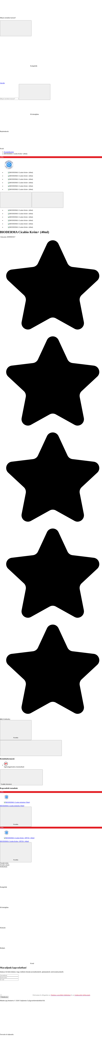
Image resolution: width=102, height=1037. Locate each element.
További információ (6, 784)
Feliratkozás (4, 997)
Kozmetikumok (9, 152)
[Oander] (29, 1034)
